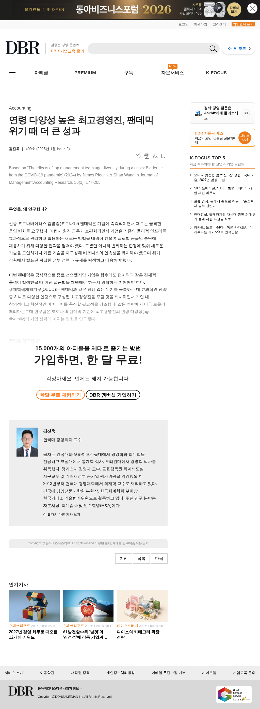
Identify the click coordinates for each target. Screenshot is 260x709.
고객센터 (219, 24)
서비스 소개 (14, 673)
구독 (128, 72)
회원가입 (200, 24)
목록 (141, 558)
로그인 (183, 24)
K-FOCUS (216, 72)
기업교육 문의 (243, 24)
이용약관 (47, 673)
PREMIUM (85, 72)
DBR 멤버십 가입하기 (112, 395)
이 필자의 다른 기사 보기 (61, 514)
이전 (124, 558)
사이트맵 (209, 673)
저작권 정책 (80, 673)
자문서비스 (172, 72)
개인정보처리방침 (120, 673)
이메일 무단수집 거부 (169, 673)
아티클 (41, 72)
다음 (159, 558)
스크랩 (163, 156)
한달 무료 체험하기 (60, 395)
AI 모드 (240, 48)
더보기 (138, 155)
